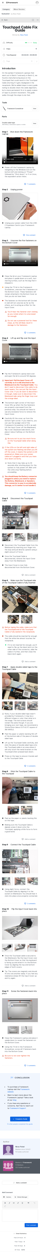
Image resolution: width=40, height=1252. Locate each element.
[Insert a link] (18, 1203)
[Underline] (22, 1203)
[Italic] (9, 1203)
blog (14, 1100)
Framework (27, 1162)
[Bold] (5, 1203)
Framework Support (18, 1108)
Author (6, 1142)
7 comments (31, 184)
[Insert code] (14, 1203)
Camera (8, 1197)
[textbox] (20, 1215)
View (34, 108)
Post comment (31, 1225)
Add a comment (29, 575)
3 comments (31, 493)
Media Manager (22, 1197)
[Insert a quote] (28, 1203)
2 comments (31, 333)
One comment (30, 235)
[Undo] (34, 1203)
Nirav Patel (16, 14)
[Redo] (5, 1206)
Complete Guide (21, 1119)
